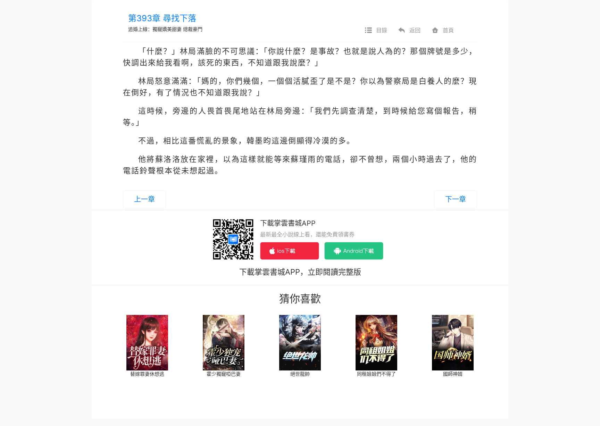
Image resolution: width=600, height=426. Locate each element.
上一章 (144, 199)
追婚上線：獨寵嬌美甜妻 (155, 29)
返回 (414, 30)
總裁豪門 (192, 29)
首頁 (448, 30)
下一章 (455, 199)
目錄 (381, 30)
